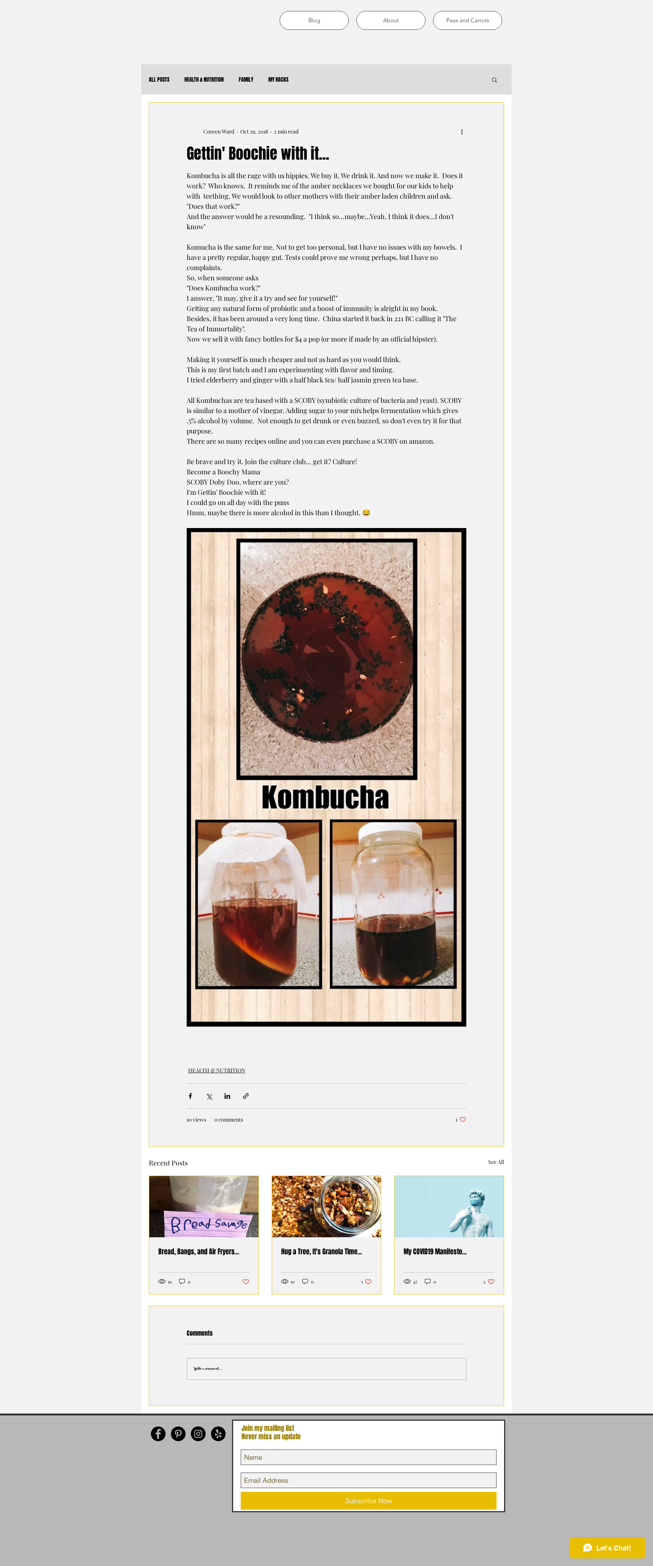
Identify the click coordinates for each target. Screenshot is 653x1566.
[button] (494, 79)
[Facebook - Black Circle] (158, 1433)
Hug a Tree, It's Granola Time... (321, 1252)
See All (496, 1161)
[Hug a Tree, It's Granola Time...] (326, 1206)
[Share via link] (245, 1096)
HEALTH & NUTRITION (204, 79)
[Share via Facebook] (190, 1096)
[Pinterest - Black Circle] (178, 1433)
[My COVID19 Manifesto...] (449, 1206)
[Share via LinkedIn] (227, 1096)
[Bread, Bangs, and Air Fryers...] (203, 1206)
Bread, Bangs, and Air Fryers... (198, 1252)
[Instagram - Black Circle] (198, 1433)
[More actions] (461, 131)
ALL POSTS (159, 79)
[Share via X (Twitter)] (208, 1096)
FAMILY (246, 79)
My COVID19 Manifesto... (435, 1252)
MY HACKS (278, 79)
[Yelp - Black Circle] (218, 1433)
